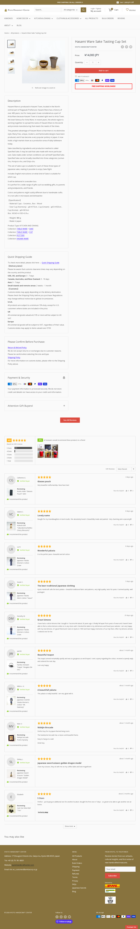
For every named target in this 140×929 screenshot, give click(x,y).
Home (6, 33)
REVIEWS (121, 18)
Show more (69, 826)
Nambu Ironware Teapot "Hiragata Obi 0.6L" (24, 667)
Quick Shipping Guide (50, 262)
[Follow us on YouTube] (69, 916)
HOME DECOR (22, 18)
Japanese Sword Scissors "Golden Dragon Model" (23, 775)
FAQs (74, 884)
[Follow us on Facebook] (57, 916)
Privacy (75, 881)
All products (15, 33)
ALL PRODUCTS (91, 18)
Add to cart (103, 70)
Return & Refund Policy (17, 347)
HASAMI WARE (23, 238)
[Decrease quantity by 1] (87, 62)
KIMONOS (8, 18)
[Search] (83, 9)
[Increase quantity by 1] (98, 62)
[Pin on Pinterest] (126, 46)
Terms (75, 877)
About (74, 859)
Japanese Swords (79, 888)
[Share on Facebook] (122, 46)
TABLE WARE (22, 229)
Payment (75, 870)
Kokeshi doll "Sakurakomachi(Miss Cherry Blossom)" (24, 527)
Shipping (76, 866)
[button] (41, 447)
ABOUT (7, 25)
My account (96, 11)
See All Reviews (70, 420)
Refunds (75, 874)
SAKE (31, 229)
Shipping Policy (14, 357)
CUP (31, 232)
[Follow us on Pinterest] (65, 916)
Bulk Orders (77, 863)
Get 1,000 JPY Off (127, 2)
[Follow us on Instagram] (61, 916)
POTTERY (20, 235)
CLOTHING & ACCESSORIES (68, 18)
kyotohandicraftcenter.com (23, 865)
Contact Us (131, 927)
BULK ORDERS (108, 18)
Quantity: (79, 62)
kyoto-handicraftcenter (85, 47)
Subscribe (112, 876)
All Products (77, 856)
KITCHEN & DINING (42, 18)
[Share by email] (130, 46)
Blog (74, 891)
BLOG (19, 25)
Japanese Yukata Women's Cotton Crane (23, 562)
